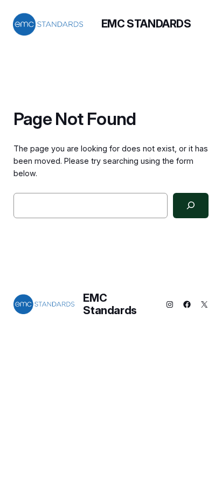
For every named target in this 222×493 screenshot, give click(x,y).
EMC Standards (146, 23)
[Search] (191, 205)
